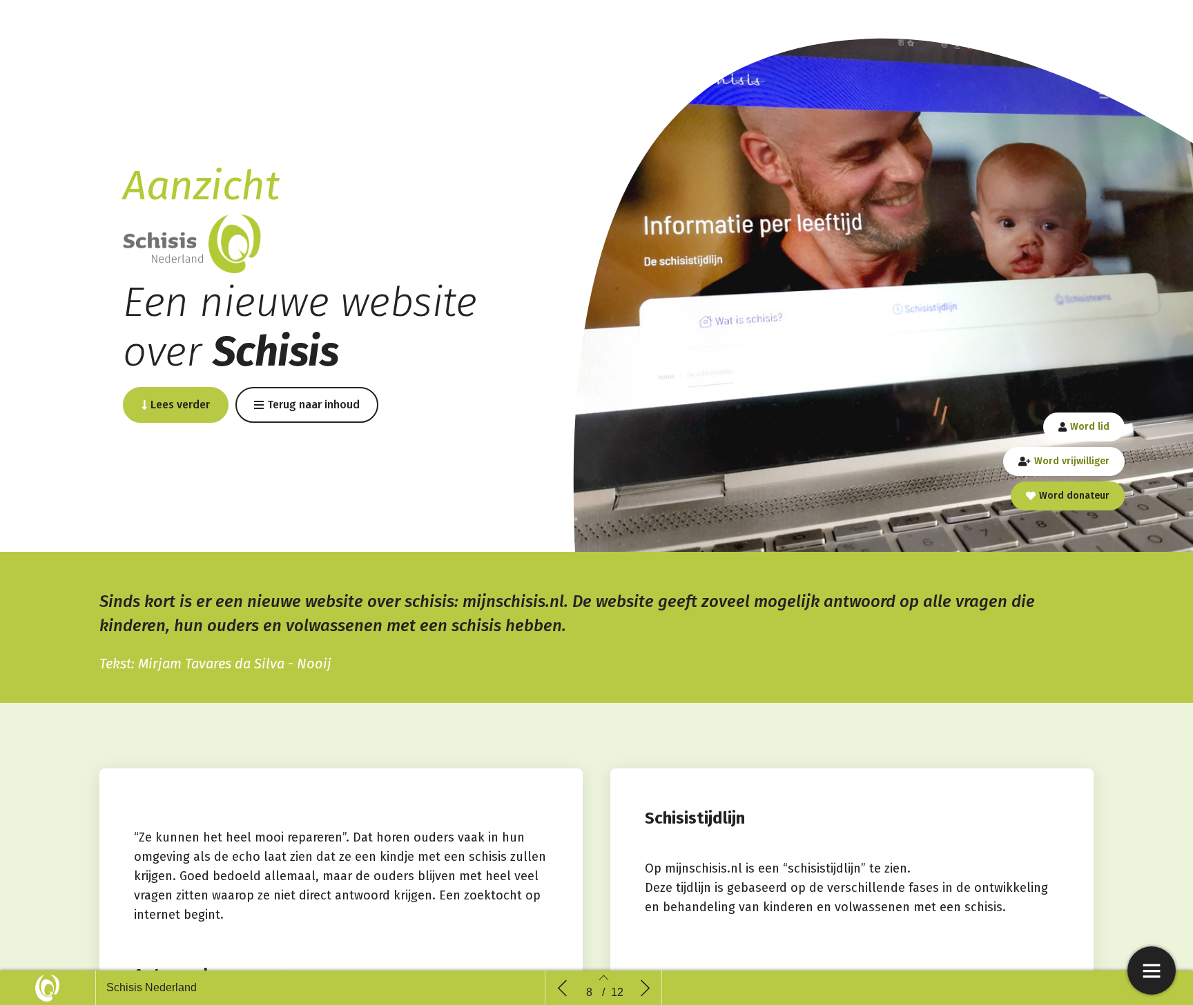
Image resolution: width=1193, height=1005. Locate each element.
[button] (176, 405)
